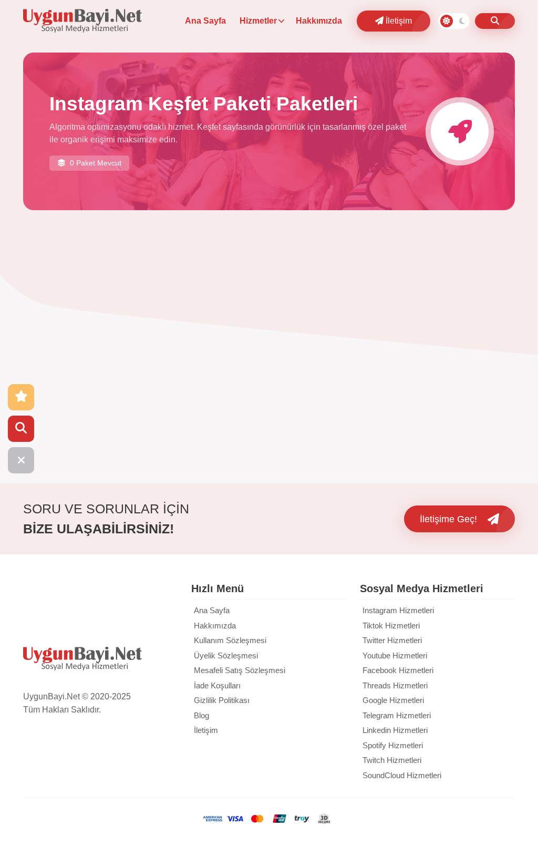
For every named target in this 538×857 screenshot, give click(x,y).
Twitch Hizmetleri (392, 760)
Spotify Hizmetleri (393, 745)
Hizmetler (258, 20)
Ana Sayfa (205, 20)
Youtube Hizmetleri (395, 655)
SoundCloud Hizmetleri (402, 775)
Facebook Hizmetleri (398, 670)
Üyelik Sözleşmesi (226, 655)
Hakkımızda (319, 20)
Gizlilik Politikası (222, 700)
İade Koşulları (217, 685)
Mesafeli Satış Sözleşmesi (239, 670)
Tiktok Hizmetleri (391, 625)
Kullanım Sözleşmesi (230, 640)
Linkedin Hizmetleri (395, 730)
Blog (201, 715)
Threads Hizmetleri (395, 685)
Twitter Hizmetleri (392, 640)
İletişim (398, 20)
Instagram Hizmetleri (398, 610)
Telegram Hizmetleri (397, 715)
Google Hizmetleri (393, 700)
